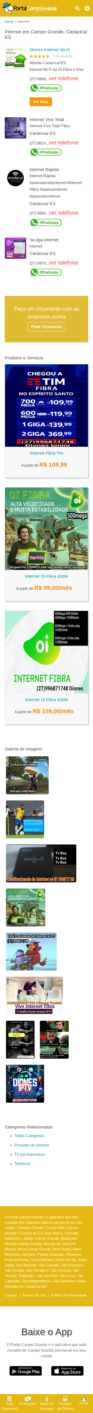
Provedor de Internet (31, 1145)
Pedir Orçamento (46, 327)
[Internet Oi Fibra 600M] (46, 692)
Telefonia (22, 1164)
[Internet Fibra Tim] (46, 445)
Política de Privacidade (69, 1295)
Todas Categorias (29, 1136)
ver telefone (63, 78)
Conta (83, 1403)
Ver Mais (40, 102)
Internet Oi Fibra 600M (46, 699)
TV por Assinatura (29, 1154)
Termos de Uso (34, 1295)
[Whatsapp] (57, 88)
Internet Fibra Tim (46, 453)
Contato (11, 1295)
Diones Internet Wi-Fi (50, 49)
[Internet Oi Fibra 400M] (46, 569)
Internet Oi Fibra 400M (46, 576)
